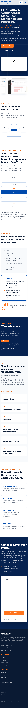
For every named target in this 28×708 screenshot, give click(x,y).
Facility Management (6, 675)
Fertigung (3, 672)
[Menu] (25, 2)
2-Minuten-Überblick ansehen (14, 51)
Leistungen (4, 692)
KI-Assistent (4, 660)
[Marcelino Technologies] (6, 2)
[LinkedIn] (5, 650)
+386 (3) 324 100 (8, 645)
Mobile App (4, 665)
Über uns (3, 689)
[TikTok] (7, 650)
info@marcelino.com (10, 647)
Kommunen (4, 680)
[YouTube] (10, 650)
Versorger (3, 677)
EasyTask (3, 657)
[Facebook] (2, 650)
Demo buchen (7, 46)
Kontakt (3, 694)
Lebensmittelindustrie (6, 682)
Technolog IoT (5, 662)
